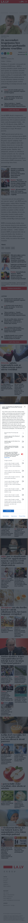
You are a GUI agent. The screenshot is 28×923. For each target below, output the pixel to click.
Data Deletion (6, 516)
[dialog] (14, 461)
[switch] (22, 436)
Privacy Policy (22, 516)
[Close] (25, 407)
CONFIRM (8, 510)
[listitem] (14, 433)
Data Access (14, 516)
